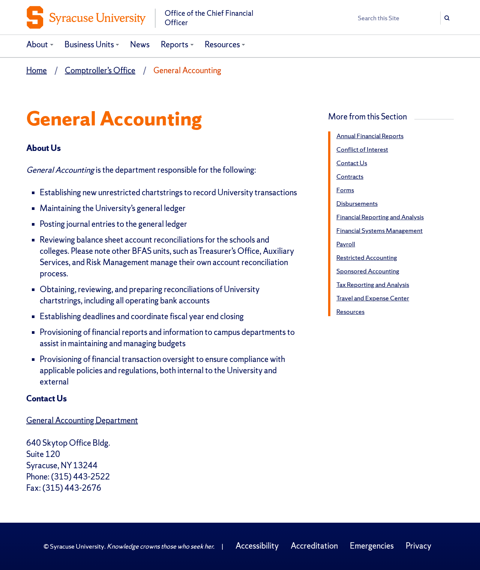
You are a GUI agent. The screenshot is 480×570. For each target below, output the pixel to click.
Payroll (345, 244)
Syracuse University (77, 546)
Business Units (89, 44)
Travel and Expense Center (372, 298)
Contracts (349, 176)
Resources (222, 44)
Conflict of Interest (362, 149)
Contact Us (351, 162)
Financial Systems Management (379, 230)
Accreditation (314, 545)
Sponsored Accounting (367, 271)
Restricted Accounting (366, 257)
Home (36, 70)
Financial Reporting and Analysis (380, 217)
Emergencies (372, 545)
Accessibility (257, 545)
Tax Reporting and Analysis (372, 284)
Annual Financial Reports (370, 135)
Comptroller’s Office (100, 70)
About (37, 44)
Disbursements (357, 203)
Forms (345, 189)
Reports (174, 44)
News (140, 44)
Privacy (418, 545)
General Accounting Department (82, 420)
